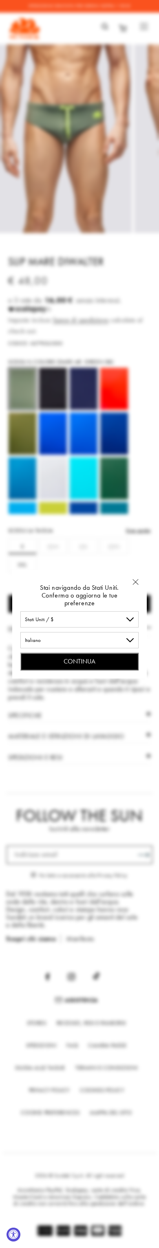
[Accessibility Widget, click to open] (13, 1234)
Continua (79, 661)
